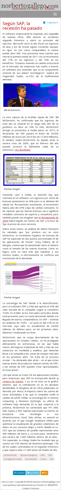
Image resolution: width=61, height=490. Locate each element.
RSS (45, 473)
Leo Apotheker (23, 149)
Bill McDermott (10, 455)
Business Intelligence (29, 455)
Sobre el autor (7, 482)
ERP (50, 455)
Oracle (43, 459)
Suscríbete (34, 473)
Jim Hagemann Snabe (12, 459)
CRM (42, 455)
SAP (51, 459)
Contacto (20, 473)
